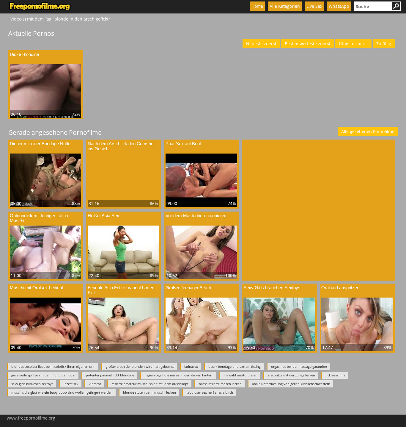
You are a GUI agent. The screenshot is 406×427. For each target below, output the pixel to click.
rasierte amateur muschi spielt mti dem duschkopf (149, 383)
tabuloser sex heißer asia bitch (209, 392)
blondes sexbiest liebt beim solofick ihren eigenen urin (53, 366)
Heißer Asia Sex (103, 215)
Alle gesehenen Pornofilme (367, 131)
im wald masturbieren (240, 375)
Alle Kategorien (285, 6)
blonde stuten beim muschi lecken (149, 392)
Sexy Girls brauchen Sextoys (271, 287)
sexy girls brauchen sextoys (32, 383)
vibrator (95, 383)
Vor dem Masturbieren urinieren (196, 215)
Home (257, 6)
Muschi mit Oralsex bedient (36, 287)
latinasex (191, 366)
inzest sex (71, 383)
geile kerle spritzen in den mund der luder (43, 375)
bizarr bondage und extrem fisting (234, 366)
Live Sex (314, 6)
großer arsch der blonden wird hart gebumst (140, 366)
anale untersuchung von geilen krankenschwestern (291, 383)
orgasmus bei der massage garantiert (299, 366)
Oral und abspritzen (340, 287)
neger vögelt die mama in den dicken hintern (178, 375)
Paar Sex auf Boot (183, 143)
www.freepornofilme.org (31, 418)
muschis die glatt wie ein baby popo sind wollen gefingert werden (62, 392)
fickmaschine (335, 375)
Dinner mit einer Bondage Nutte (40, 143)
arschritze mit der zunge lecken (291, 375)
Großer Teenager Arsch (188, 287)
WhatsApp (339, 6)
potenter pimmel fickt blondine (110, 375)
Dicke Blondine (24, 54)
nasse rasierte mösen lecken (220, 383)
